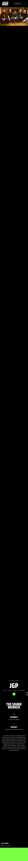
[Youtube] (27, 693)
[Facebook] (27, 695)
